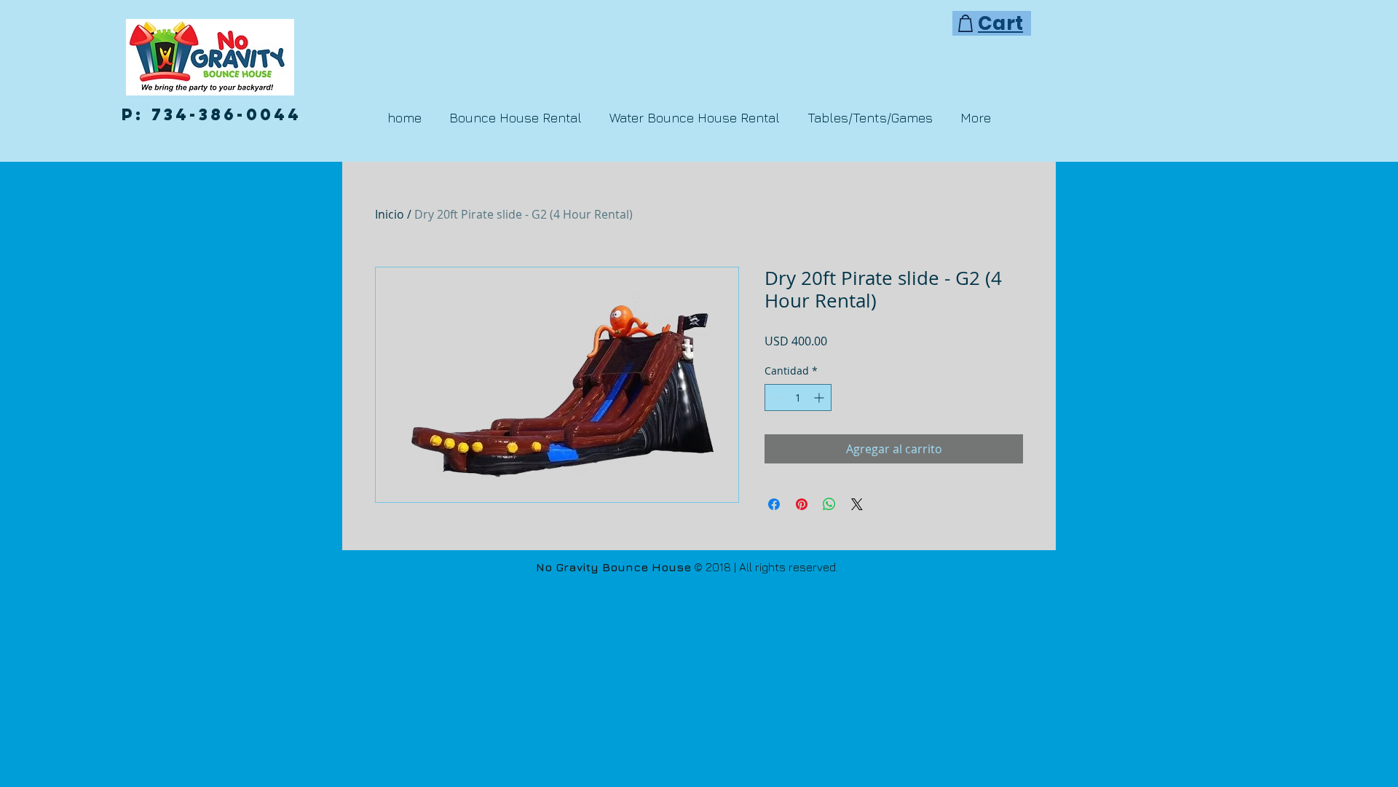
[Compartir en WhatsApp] (829, 504)
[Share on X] (857, 504)
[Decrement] (776, 397)
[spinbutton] (798, 397)
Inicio (389, 214)
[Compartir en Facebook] (774, 504)
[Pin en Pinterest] (801, 504)
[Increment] (820, 397)
